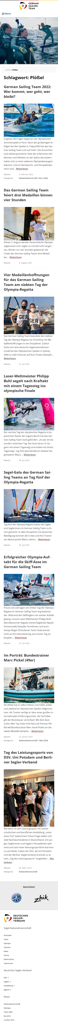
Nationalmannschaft (28, 178)
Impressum (8, 963)
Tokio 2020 (43, 740)
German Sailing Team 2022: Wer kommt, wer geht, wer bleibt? (27, 91)
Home (8, 70)
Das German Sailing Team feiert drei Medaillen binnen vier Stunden (28, 195)
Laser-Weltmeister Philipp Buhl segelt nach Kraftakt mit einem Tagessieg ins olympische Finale (26, 383)
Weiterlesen (22, 168)
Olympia (7, 943)
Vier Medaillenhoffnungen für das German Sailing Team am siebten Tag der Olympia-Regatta (26, 282)
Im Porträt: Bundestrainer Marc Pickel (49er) (26, 657)
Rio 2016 (7, 1016)
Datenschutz (9, 959)
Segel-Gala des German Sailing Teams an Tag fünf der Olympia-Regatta (27, 477)
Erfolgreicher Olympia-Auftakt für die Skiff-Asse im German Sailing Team (27, 562)
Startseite (7, 935)
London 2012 (9, 1020)
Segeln (6, 981)
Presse (6, 955)
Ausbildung (8, 985)
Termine (7, 947)
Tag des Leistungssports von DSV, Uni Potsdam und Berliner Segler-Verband (28, 757)
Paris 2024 (43, 178)
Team (6, 939)
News (6, 951)
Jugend (6, 989)
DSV (5, 977)
